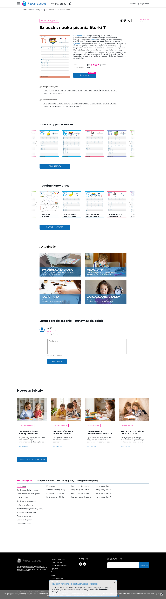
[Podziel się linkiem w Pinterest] (124, 20)
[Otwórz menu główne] (18, 3)
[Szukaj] (70, 3)
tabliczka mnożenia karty (80, 103)
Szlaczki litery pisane (49, 21)
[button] (35, 143)
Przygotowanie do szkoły (81, 497)
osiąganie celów (96, 103)
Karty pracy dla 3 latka (55, 497)
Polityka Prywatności (58, 559)
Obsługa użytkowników (59, 565)
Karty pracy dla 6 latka (80, 493)
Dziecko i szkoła (93, 426)
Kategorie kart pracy (87, 481)
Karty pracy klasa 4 (103, 497)
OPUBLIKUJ (57, 361)
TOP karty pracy (65, 481)
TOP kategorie (24, 481)
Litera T (113, 90)
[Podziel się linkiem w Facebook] (121, 20)
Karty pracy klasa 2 (103, 490)
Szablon (93, 40)
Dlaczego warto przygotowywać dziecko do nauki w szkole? (100, 433)
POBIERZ (86, 75)
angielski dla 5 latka (109, 103)
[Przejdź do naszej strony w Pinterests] (84, 564)
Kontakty (54, 575)
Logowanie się (133, 4)
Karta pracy (78, 36)
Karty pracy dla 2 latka (55, 493)
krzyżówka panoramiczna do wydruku (57, 103)
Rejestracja (144, 4)
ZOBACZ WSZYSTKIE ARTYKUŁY (32, 459)
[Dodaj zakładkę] (128, 20)
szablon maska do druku (71, 106)
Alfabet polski (104, 90)
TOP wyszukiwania (45, 481)
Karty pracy (59, 3)
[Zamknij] (161, 594)
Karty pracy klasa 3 (103, 493)
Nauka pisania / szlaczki (58, 90)
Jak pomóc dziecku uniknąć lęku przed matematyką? (28, 433)
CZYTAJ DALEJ (23, 446)
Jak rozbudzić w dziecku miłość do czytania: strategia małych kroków (133, 433)
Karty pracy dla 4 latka (80, 486)
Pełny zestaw (55, 166)
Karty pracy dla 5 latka (80, 490)
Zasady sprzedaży (57, 578)
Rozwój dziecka (127, 426)
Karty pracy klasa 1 (103, 486)
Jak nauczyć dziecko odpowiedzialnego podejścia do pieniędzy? (64, 433)
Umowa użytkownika (58, 562)
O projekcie (54, 569)
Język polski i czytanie (75, 90)
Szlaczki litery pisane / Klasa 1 (53, 93)
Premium (54, 572)
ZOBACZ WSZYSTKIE (54, 227)
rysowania (77, 44)
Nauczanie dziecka (27, 426)
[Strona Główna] (34, 3)
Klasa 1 (46, 90)
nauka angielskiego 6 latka (52, 106)
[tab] (25, 481)
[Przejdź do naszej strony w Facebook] (80, 564)
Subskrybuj (144, 565)
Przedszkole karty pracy (55, 490)
